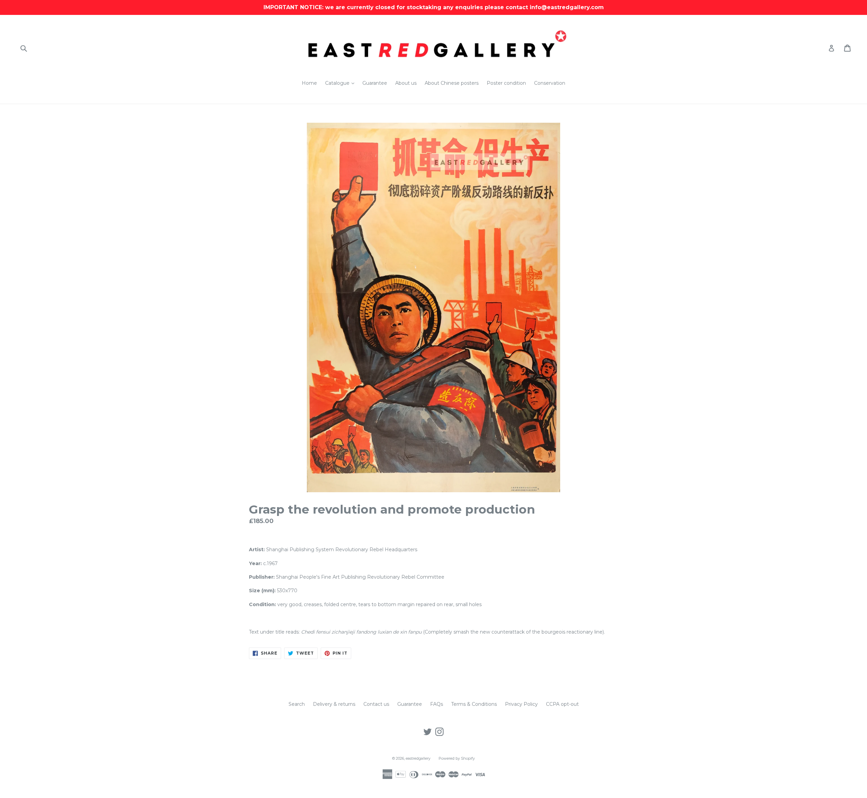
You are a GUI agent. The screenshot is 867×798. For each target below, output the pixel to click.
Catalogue (341, 83)
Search (297, 704)
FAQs (436, 704)
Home (309, 83)
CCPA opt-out (562, 704)
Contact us (376, 704)
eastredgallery (418, 758)
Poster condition (506, 83)
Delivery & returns (334, 704)
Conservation (549, 83)
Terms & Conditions (474, 704)
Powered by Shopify (457, 758)
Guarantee (374, 83)
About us (406, 83)
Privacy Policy (521, 704)
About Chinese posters (452, 83)
